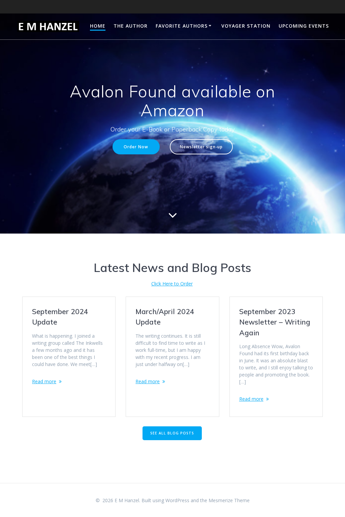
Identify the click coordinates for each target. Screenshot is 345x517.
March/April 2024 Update (164, 317)
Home (97, 26)
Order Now (136, 146)
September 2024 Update (60, 317)
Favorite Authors (182, 26)
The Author (131, 26)
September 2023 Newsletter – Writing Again (274, 322)
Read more (44, 381)
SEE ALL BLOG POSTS (172, 433)
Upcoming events (304, 26)
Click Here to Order (172, 283)
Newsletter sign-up (201, 146)
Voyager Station (246, 26)
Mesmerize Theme (229, 500)
